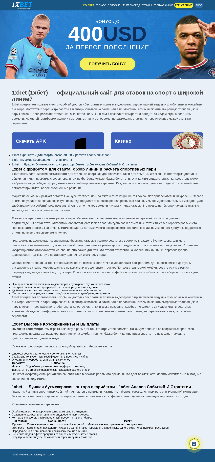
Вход (199, 5)
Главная (88, 5)
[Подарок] (194, 444)
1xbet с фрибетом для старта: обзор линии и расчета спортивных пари (61, 155)
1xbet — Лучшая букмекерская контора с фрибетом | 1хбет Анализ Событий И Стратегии (74, 164)
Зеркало (101, 5)
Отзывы (147, 5)
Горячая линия (163, 5)
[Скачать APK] (58, 140)
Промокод (133, 5)
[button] (207, 444)
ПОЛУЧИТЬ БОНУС (107, 64)
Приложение (116, 5)
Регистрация (183, 5)
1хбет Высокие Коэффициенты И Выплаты (42, 159)
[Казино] (157, 140)
